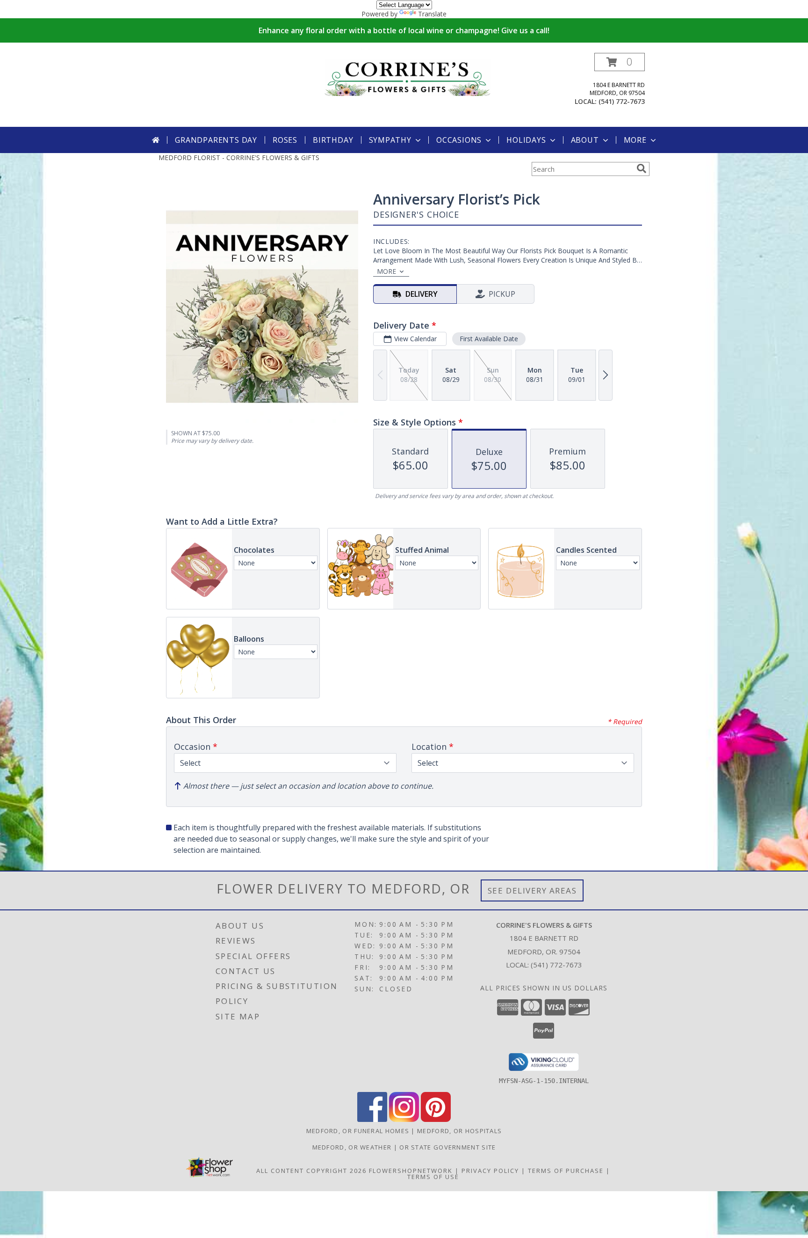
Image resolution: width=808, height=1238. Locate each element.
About (585, 140)
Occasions (459, 140)
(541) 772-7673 (622, 101)
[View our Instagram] (404, 1119)
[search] (641, 168)
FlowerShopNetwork (411, 1170)
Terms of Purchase (566, 1170)
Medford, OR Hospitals (459, 1131)
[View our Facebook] (372, 1119)
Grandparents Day (216, 140)
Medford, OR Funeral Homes (358, 1131)
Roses (285, 140)
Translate (432, 13)
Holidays (526, 140)
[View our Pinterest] (436, 1119)
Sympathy (390, 140)
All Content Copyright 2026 (311, 1170)
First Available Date (489, 338)
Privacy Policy (490, 1170)
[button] (619, 62)
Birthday (333, 140)
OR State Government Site (447, 1147)
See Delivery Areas (532, 890)
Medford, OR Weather (352, 1147)
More (635, 140)
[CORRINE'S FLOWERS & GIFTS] (407, 76)
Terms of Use (433, 1176)
